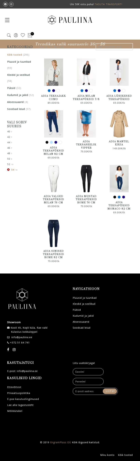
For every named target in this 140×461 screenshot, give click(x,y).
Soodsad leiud (16, 109)
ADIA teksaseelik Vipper (86, 144)
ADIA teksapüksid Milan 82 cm (53, 151)
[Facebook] (8, 349)
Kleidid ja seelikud (18, 74)
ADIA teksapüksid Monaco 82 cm (119, 205)
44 (8, 142)
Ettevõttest (14, 387)
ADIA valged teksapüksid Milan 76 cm (53, 199)
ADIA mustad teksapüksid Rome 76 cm (86, 199)
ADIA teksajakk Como (53, 98)
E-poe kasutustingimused (23, 399)
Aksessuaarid (15, 102)
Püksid (11, 88)
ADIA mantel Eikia (119, 143)
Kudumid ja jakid (17, 95)
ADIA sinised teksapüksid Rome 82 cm (53, 254)
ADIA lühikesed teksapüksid (119, 98)
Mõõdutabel (14, 411)
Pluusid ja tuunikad (19, 61)
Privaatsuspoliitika (18, 393)
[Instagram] (15, 349)
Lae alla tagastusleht (20, 405)
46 (8, 147)
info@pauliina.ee (21, 337)
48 (8, 153)
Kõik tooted (14, 54)
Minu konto (107, 455)
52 (8, 164)
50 (8, 158)
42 (8, 137)
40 (8, 131)
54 (12, 169)
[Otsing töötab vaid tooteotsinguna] (8, 35)
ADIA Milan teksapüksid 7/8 (86, 98)
